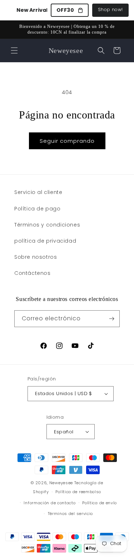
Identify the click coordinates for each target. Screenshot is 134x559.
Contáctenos (32, 273)
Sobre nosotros (35, 257)
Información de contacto (49, 503)
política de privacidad (45, 240)
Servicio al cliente (38, 192)
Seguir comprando (67, 141)
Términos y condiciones (47, 224)
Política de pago (37, 208)
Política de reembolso (78, 492)
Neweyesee (61, 483)
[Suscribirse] (111, 318)
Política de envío (99, 503)
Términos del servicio (70, 513)
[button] (14, 50)
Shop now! (110, 9)
